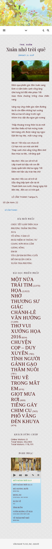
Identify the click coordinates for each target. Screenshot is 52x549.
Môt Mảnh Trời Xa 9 (22, 481)
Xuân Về (17, 502)
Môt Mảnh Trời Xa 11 (22, 485)
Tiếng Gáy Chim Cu (24, 407)
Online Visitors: (18, 439)
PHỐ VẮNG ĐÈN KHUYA (25, 418)
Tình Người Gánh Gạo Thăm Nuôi (25, 364)
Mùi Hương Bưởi (20, 490)
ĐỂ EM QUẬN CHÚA (21, 259)
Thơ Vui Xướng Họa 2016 (26, 331)
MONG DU (20, 496)
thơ (22, 44)
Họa (16, 290)
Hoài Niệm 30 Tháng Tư (24, 240)
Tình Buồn (18, 508)
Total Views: (17, 441)
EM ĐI (14, 251)
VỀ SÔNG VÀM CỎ (20, 236)
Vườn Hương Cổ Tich (22, 513)
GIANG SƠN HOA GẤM (22, 244)
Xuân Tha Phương (21, 263)
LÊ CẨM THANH (11, 210)
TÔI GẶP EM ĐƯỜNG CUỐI (24, 255)
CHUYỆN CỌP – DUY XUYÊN (23, 348)
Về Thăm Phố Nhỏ (21, 519)
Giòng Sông (18, 248)
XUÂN (29, 44)
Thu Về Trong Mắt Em (25, 383)
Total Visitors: (18, 444)
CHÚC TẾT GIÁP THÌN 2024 (24, 224)
